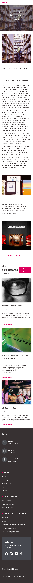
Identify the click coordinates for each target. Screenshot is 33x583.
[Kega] (6, 2)
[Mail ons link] (4, 453)
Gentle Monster (16, 255)
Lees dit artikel (7, 325)
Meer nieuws (25, 270)
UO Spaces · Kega (10, 408)
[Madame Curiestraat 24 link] (4, 462)
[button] (30, 3)
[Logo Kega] (6, 435)
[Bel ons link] (4, 445)
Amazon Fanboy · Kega (12, 306)
